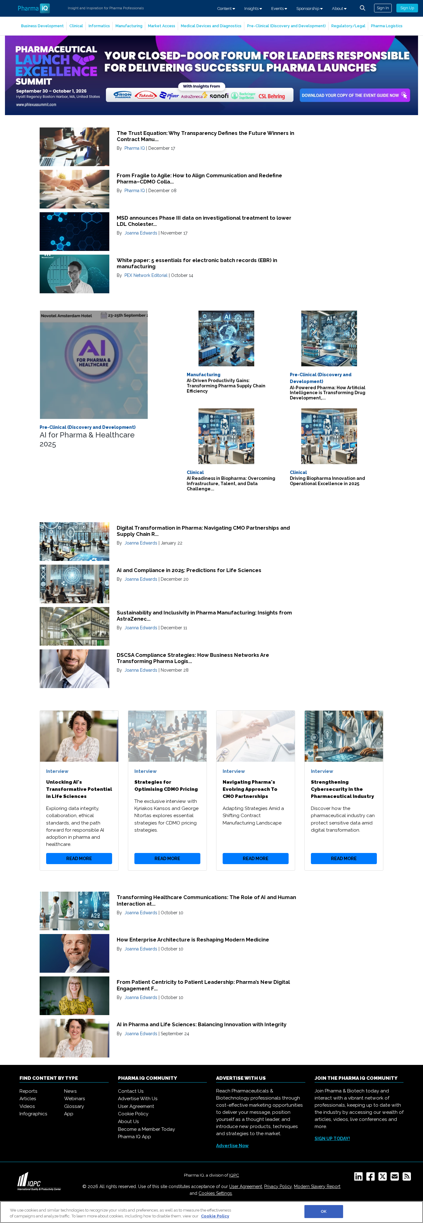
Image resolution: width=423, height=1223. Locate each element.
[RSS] (408, 1178)
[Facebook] (371, 1178)
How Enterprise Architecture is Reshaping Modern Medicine (193, 940)
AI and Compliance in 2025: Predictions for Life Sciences (189, 570)
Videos (27, 1106)
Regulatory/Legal (348, 26)
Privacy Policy (278, 1186)
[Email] (395, 1178)
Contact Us (131, 1091)
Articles (28, 1098)
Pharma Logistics (387, 26)
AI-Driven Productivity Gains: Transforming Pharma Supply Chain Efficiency (226, 386)
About (338, 8)
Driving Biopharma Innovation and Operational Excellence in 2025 (327, 481)
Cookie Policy (133, 1114)
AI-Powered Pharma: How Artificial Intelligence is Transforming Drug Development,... (327, 393)
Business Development (42, 26)
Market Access (161, 26)
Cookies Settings (215, 1193)
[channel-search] (362, 8)
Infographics (33, 1114)
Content (225, 8)
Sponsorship (308, 8)
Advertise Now (232, 1145)
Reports (28, 1091)
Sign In (383, 8)
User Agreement (136, 1106)
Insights (251, 8)
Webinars (74, 1098)
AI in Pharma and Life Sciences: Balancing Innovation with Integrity (201, 1024)
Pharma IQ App (134, 1136)
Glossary (74, 1106)
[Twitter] (383, 1178)
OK (323, 1211)
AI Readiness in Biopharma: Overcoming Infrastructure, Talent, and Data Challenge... (231, 483)
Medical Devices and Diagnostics (211, 26)
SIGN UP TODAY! (332, 1138)
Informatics (99, 26)
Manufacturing (129, 26)
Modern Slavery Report (317, 1186)
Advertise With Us (138, 1098)
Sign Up (407, 8)
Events (278, 8)
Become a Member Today (146, 1129)
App (68, 1114)
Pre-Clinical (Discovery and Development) (286, 26)
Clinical (76, 26)
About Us (128, 1121)
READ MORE (79, 858)
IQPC (234, 1175)
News (70, 1091)
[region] (211, 1212)
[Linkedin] (359, 1178)
